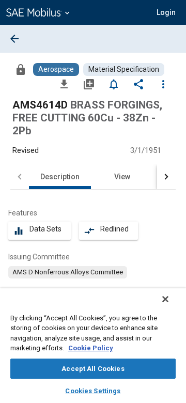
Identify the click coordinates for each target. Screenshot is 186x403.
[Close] (165, 299)
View (122, 177)
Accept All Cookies (92, 369)
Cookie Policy (90, 348)
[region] (93, 345)
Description (60, 177)
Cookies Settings (92, 391)
